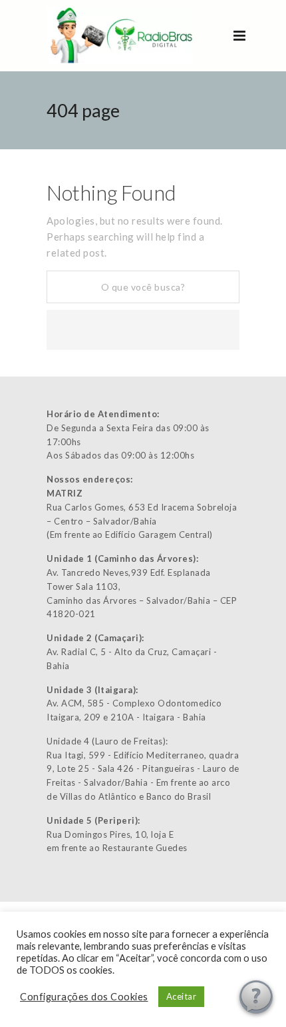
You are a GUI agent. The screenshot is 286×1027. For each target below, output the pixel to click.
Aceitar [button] (181, 996)
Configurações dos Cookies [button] (84, 996)
